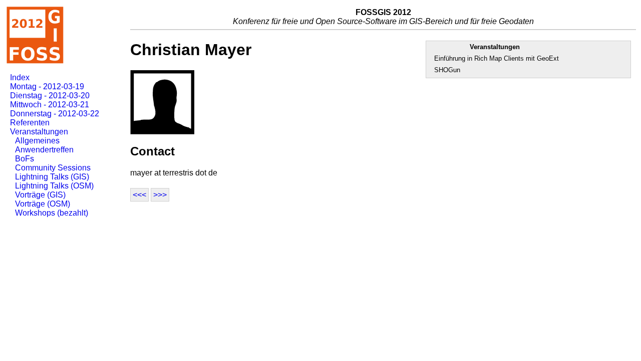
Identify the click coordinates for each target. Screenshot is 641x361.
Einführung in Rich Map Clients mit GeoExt (496, 58)
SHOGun (447, 70)
